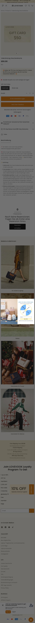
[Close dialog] (33, 299)
